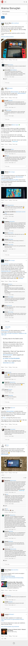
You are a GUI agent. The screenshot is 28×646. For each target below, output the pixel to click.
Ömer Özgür (10, 407)
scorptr (8, 372)
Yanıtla (10, 67)
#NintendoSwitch (10, 36)
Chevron (8, 284)
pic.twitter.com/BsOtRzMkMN (11, 358)
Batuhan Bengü (9, 149)
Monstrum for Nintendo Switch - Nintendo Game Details (16, 630)
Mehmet (9, 64)
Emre (8, 305)
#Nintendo (3, 36)
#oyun (7, 577)
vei (7, 445)
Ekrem (9, 205)
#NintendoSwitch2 (22, 93)
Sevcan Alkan (12, 23)
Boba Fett (9, 531)
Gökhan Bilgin (10, 429)
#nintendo (18, 577)
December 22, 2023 (8, 363)
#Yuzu (2, 177)
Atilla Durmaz (10, 480)
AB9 (7, 155)
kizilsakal (9, 239)
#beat (22, 278)
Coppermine (10, 382)
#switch (3, 579)
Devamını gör (15, 141)
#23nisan (3, 577)
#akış (22, 577)
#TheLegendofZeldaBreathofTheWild (9, 179)
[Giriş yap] (26, 2)
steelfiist (8, 601)
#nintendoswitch (12, 577)
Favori (6, 59)
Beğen (2, 59)
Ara (3, 17)
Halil (8, 595)
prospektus (10, 221)
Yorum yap (14, 59)
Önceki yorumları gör (14, 477)
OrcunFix (8, 100)
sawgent (9, 614)
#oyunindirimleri (15, 626)
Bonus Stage (11, 569)
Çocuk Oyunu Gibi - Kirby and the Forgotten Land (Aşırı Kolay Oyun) (14, 582)
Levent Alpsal (12, 124)
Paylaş (10, 59)
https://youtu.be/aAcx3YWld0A (8, 576)
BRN (9, 88)
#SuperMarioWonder (6, 271)
